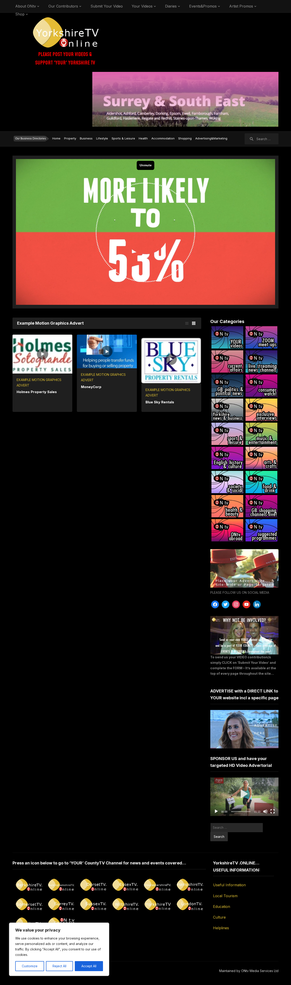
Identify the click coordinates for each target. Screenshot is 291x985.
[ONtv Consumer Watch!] (261, 385)
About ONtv (25, 6)
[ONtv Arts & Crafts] (261, 458)
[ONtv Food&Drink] (261, 482)
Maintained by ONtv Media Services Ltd (248, 971)
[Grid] (194, 323)
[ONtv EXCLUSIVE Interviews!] (261, 410)
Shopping (185, 138)
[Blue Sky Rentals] (171, 359)
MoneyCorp (91, 387)
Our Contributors (63, 6)
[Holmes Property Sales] (42, 354)
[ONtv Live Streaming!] (261, 361)
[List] (187, 323)
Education (221, 906)
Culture (219, 917)
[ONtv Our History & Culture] (227, 458)
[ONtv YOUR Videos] (227, 337)
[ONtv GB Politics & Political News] (227, 385)
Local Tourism (225, 896)
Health (143, 138)
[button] (244, 797)
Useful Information (229, 885)
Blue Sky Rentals (160, 402)
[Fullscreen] (272, 811)
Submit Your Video (106, 6)
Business (86, 138)
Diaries (171, 6)
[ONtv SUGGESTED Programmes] (261, 530)
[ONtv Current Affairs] (227, 361)
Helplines (221, 928)
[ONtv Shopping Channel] (261, 506)
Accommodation (163, 138)
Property (70, 138)
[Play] (216, 811)
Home (56, 138)
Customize (30, 966)
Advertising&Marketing (211, 138)
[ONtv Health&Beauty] (227, 506)
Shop (20, 14)
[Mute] (265, 811)
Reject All (59, 966)
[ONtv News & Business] (227, 410)
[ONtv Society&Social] (227, 482)
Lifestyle (102, 138)
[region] (59, 949)
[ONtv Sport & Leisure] (227, 434)
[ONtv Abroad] (227, 530)
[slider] (241, 811)
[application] (244, 797)
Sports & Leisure (123, 138)
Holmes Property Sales (37, 392)
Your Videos (142, 6)
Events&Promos (203, 6)
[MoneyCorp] (107, 351)
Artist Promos (241, 6)
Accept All (88, 966)
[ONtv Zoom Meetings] (261, 337)
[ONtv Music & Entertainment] (261, 434)
